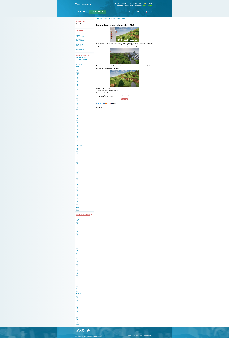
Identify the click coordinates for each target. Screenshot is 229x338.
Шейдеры (78, 171)
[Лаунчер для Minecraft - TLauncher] (81, 12)
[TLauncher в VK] (153, 3)
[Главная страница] (115, 3)
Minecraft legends (81, 57)
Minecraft (79, 4)
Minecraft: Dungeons (81, 59)
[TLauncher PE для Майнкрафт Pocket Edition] (98, 12)
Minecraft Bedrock (87, 4)
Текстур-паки (79, 145)
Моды (77, 66)
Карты (77, 207)
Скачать (124, 99)
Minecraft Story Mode (82, 62)
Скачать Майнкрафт (81, 64)
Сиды (77, 209)
